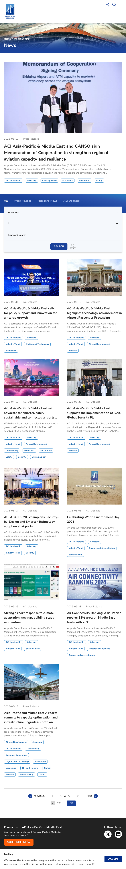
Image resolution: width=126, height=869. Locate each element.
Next (89, 796)
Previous (39, 796)
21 (78, 796)
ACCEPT (113, 859)
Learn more (85, 864)
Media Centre (21, 38)
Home (7, 38)
